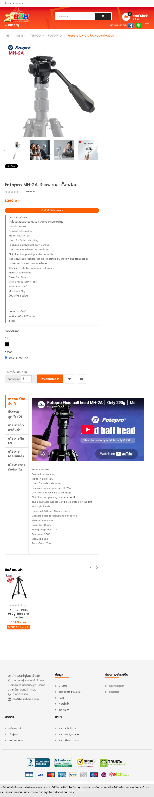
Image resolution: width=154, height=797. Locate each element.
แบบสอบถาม (16, 740)
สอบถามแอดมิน (119, 25)
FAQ (61, 698)
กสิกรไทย (114, 692)
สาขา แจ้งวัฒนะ (67, 728)
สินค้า (19, 36)
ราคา (9, 352)
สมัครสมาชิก (15, 728)
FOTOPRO (55, 36)
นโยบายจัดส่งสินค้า (16, 427)
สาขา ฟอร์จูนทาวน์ (69, 734)
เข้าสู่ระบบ (14, 734)
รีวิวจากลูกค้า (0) (15, 414)
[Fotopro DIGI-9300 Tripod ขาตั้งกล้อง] (18, 587)
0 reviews (30, 191)
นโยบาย (63, 686)
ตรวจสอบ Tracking (70, 692)
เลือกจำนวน (13, 379)
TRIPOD (35, 36)
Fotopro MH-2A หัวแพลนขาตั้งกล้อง (91, 36)
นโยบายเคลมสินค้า (16, 454)
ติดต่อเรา (64, 710)
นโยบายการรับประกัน (16, 467)
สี (7, 338)
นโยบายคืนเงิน (16, 441)
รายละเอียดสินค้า (16, 401)
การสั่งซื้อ (64, 704)
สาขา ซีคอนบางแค (69, 740)
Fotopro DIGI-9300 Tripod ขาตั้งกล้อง (18, 614)
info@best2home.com (25, 699)
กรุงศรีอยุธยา (116, 686)
